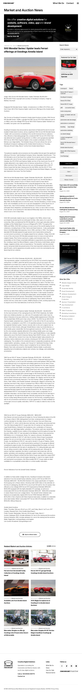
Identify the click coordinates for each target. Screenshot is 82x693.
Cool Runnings (64, 156)
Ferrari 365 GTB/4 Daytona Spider (68, 151)
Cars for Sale (50, 670)
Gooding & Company (66, 97)
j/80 (62, 107)
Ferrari (71, 88)
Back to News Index (31, 534)
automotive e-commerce (67, 123)
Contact (70, 3)
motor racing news (66, 111)
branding (63, 127)
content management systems (66, 138)
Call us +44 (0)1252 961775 (26, 674)
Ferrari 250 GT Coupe (66, 104)
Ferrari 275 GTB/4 (65, 100)
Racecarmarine (50, 672)
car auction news (70, 107)
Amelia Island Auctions (67, 147)
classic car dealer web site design (68, 115)
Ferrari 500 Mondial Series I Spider (68, 143)
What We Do (58, 3)
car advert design (65, 134)
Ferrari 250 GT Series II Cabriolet (67, 92)
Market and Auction (23, 45)
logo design (71, 127)
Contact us (21, 676)
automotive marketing (66, 130)
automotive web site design (68, 120)
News (47, 668)
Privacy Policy (55, 688)
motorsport (64, 88)
